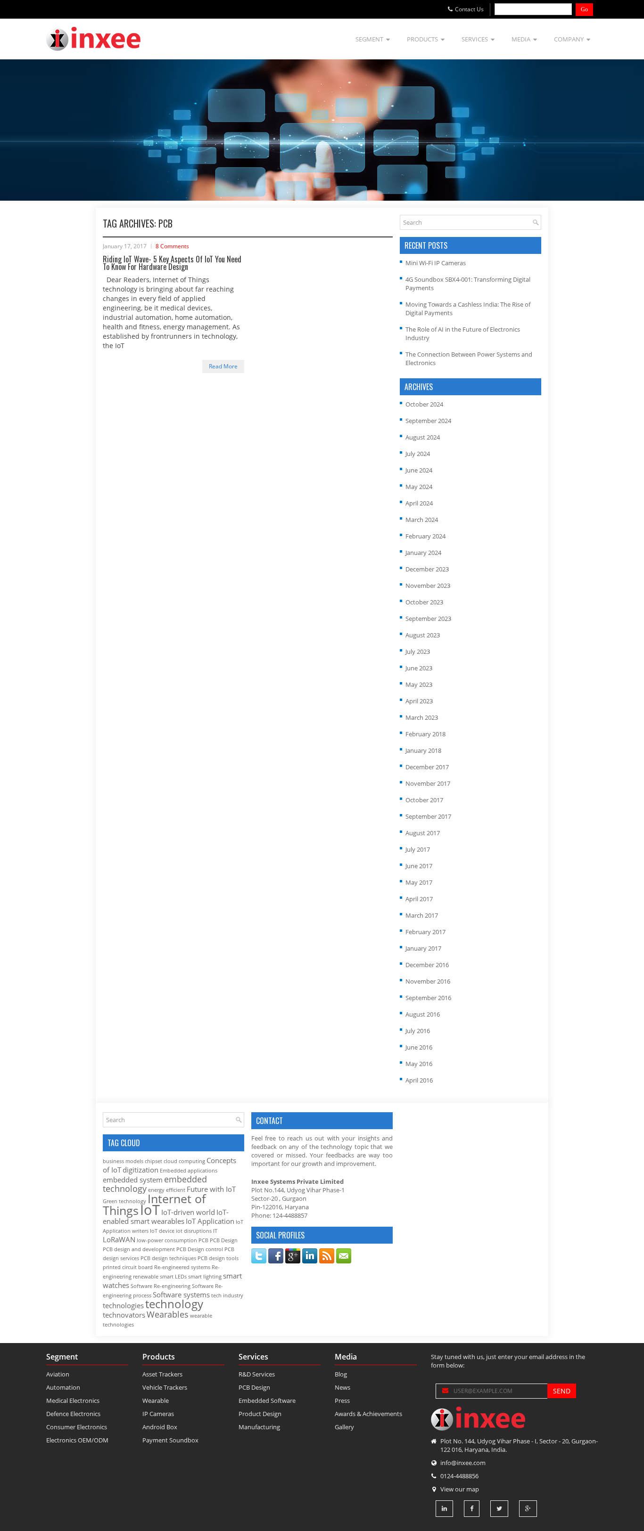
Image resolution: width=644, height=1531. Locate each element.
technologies (123, 1305)
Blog (341, 1374)
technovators (124, 1314)
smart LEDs (173, 1276)
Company (569, 39)
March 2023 (421, 717)
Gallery (344, 1427)
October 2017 (424, 800)
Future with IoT (211, 1189)
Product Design (260, 1413)
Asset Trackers (162, 1374)
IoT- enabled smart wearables (166, 1216)
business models (123, 1161)
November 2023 (427, 585)
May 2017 (418, 882)
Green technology (124, 1201)
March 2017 (421, 915)
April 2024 (419, 503)
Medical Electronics (72, 1400)
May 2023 (418, 684)
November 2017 (427, 783)
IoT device (162, 1231)
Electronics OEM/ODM (77, 1440)
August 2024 (422, 437)
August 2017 (422, 833)
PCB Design (224, 1240)
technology (174, 1303)
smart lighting (205, 1276)
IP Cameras (158, 1413)
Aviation (57, 1374)
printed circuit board (128, 1267)
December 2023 (427, 569)
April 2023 (419, 701)
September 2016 (428, 998)
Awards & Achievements (368, 1413)
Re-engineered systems (182, 1267)
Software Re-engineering (160, 1286)
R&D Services (257, 1374)
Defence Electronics (73, 1413)
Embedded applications (188, 1170)
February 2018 (425, 734)
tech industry (227, 1295)
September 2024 (428, 420)
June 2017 (418, 866)
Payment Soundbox (170, 1440)
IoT (150, 1209)
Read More (223, 366)
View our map (459, 1489)
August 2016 (422, 1014)
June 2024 (418, 470)
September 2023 (428, 618)
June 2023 (418, 668)
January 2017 (423, 948)
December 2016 (427, 965)
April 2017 (419, 899)
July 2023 (417, 651)
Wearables (168, 1314)
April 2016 (419, 1080)
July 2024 (417, 453)
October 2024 (424, 404)
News (342, 1387)
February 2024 (425, 536)
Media (521, 39)
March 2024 (421, 519)
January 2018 (423, 750)
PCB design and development (139, 1249)
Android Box (159, 1427)
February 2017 (425, 932)
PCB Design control (199, 1249)
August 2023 (422, 635)
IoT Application (210, 1221)
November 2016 (427, 981)
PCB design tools (218, 1258)
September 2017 (428, 816)
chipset (153, 1161)
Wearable (155, 1400)
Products (422, 39)
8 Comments (172, 246)
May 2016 (418, 1063)
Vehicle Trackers (164, 1387)
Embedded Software (267, 1400)
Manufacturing (259, 1427)
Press (342, 1400)
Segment (369, 39)
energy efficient (166, 1190)
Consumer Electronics (76, 1427)
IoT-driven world (188, 1212)
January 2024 (423, 552)
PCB (203, 1240)
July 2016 (417, 1030)
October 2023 (424, 602)
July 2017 (417, 849)
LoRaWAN (119, 1239)
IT (215, 1231)
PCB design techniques (168, 1258)
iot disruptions (194, 1231)
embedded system (133, 1179)
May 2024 (418, 486)
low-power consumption (167, 1240)
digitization (140, 1169)
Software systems (181, 1294)
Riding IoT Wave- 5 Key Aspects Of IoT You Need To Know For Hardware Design (172, 262)
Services (475, 39)
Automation (63, 1387)
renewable (145, 1276)
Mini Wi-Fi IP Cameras (435, 263)
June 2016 (418, 1047)
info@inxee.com (463, 1462)
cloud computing (184, 1161)
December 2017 (427, 767)
